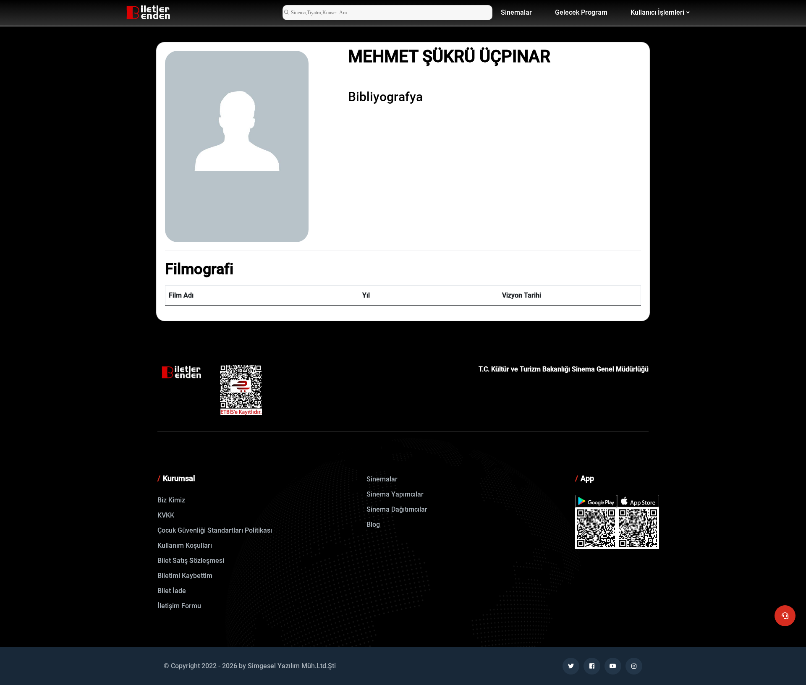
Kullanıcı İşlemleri (657, 12)
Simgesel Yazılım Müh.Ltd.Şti (292, 666)
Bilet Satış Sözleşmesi (190, 561)
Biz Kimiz (171, 500)
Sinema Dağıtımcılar (396, 509)
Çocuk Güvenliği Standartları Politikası (214, 530)
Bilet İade (171, 591)
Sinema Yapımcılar (395, 494)
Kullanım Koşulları (184, 545)
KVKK (165, 515)
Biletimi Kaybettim (184, 576)
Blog (373, 524)
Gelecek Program (581, 12)
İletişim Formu (179, 606)
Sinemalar (516, 12)
